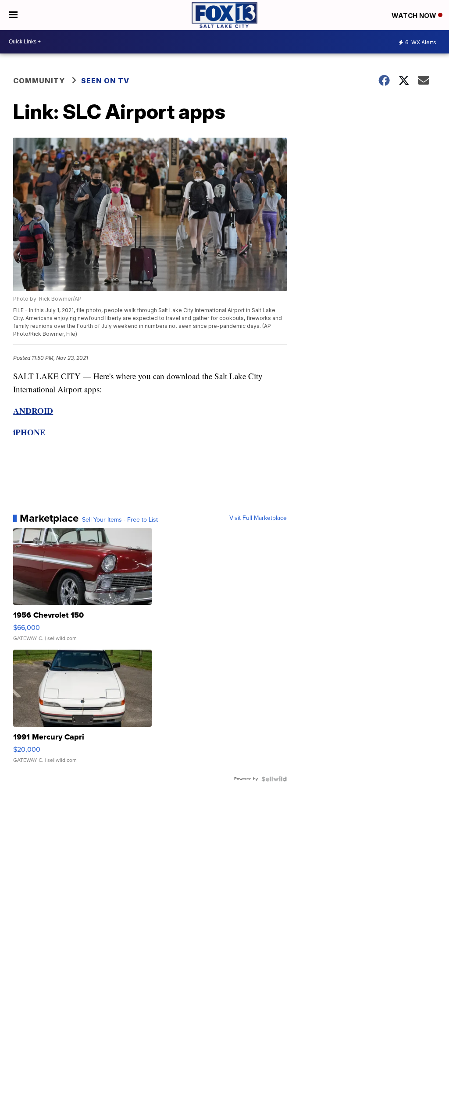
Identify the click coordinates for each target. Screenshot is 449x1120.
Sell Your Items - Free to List (120, 520)
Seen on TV (105, 80)
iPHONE (29, 432)
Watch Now (415, 15)
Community (39, 80)
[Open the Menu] (13, 15)
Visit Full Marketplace (258, 518)
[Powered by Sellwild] (274, 779)
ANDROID (33, 410)
